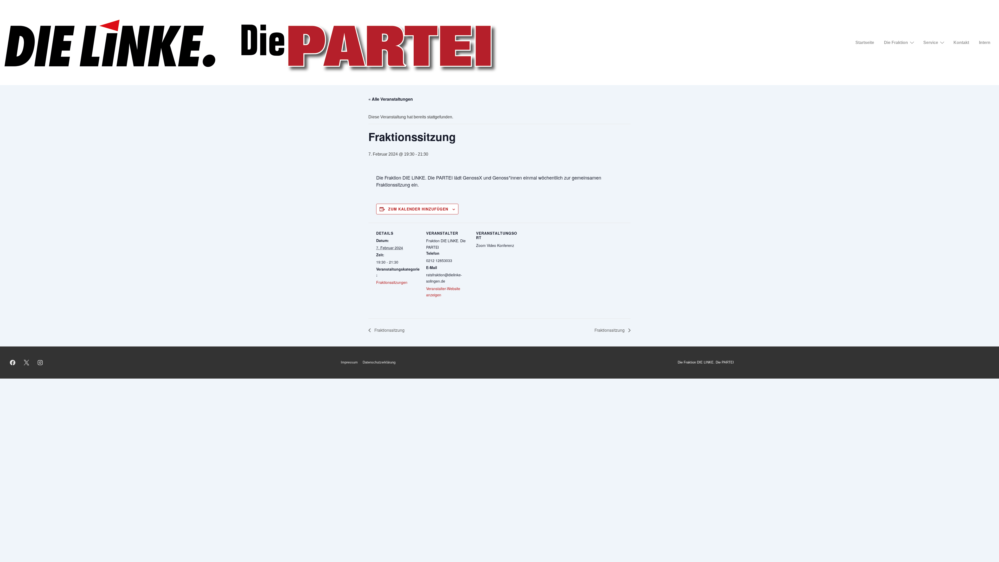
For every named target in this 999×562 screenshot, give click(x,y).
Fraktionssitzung (389, 330)
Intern (984, 42)
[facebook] (13, 362)
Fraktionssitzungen (391, 282)
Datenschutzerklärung (379, 362)
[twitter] (26, 362)
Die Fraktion (896, 42)
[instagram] (40, 362)
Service (930, 42)
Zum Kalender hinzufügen (418, 209)
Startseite (864, 42)
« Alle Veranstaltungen (390, 99)
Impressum (349, 362)
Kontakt (961, 42)
